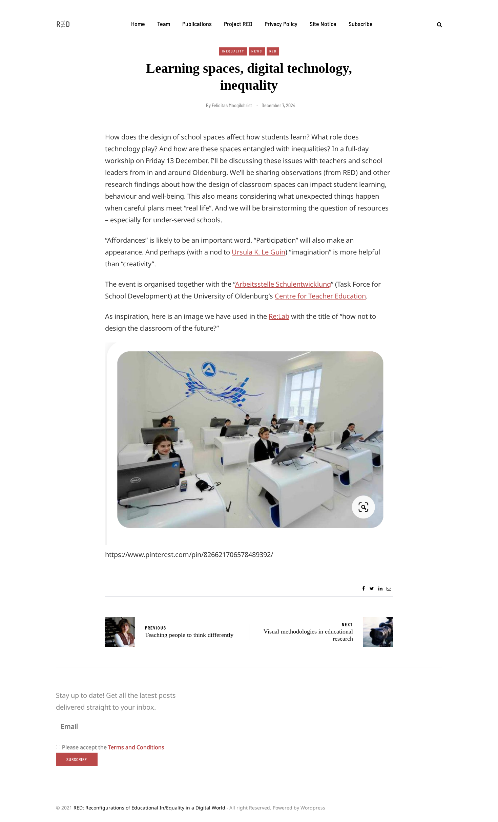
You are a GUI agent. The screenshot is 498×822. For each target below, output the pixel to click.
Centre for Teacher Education (320, 296)
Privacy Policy (281, 23)
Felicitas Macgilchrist (232, 105)
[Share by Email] (389, 588)
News (256, 51)
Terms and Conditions (136, 747)
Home (138, 23)
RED (272, 51)
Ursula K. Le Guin (258, 252)
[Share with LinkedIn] (380, 588)
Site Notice (323, 23)
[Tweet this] (372, 588)
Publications (197, 23)
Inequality (233, 51)
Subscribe (361, 23)
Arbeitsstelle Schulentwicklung (283, 284)
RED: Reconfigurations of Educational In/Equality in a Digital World (149, 807)
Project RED (238, 23)
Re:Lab (279, 316)
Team (163, 23)
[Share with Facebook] (363, 588)
